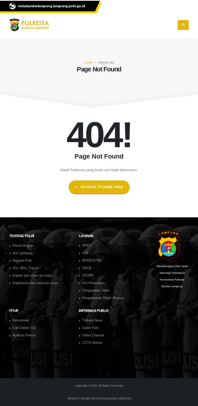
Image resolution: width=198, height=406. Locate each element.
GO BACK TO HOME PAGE (102, 187)
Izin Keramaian (93, 283)
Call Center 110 (24, 328)
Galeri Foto (90, 328)
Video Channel (93, 335)
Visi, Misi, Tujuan (26, 268)
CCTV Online (92, 343)
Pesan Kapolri (23, 245)
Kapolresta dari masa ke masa (35, 283)
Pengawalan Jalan (95, 290)
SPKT (86, 245)
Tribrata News (92, 320)
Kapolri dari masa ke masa (33, 275)
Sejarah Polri (22, 260)
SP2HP (87, 275)
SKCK (87, 268)
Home (88, 62)
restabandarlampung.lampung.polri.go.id (51, 6)
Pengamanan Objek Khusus (103, 298)
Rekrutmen (21, 320)
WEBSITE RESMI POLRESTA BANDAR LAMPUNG (100, 398)
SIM (85, 253)
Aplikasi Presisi (24, 335)
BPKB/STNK (92, 260)
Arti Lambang (22, 253)
